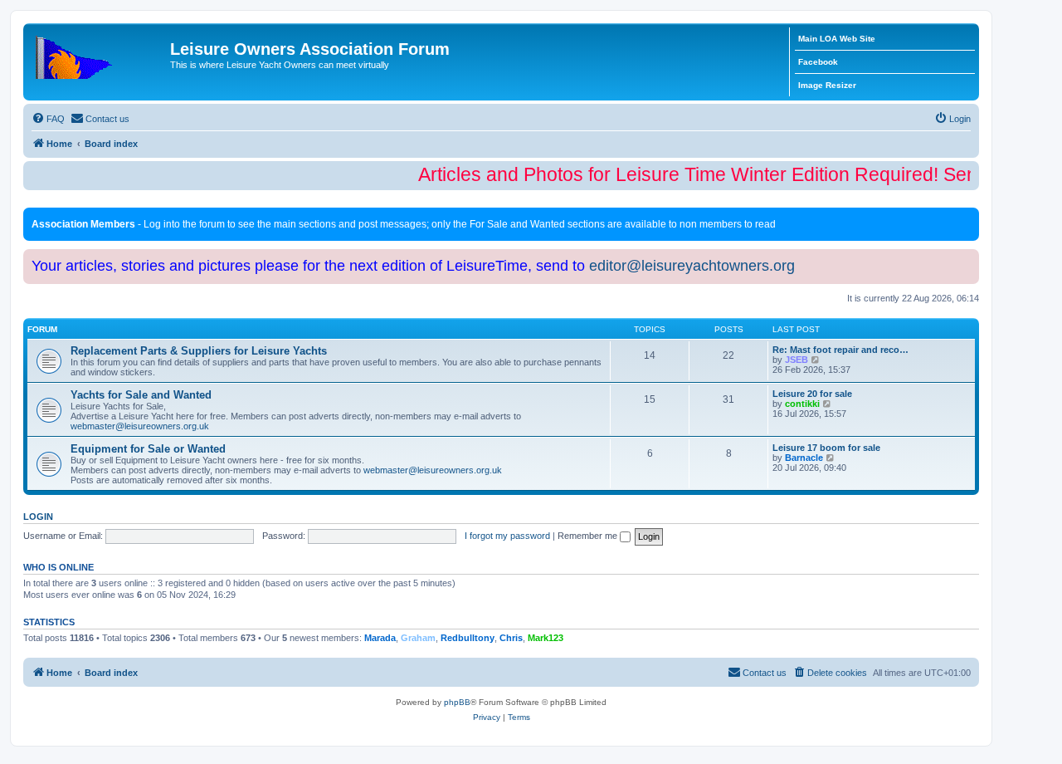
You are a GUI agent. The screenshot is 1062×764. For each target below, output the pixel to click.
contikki (802, 404)
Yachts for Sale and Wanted (141, 395)
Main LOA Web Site (836, 38)
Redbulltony (467, 638)
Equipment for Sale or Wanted (148, 449)
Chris (511, 638)
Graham (418, 638)
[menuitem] (48, 119)
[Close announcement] (968, 217)
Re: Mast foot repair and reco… (840, 350)
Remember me (589, 536)
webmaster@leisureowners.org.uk (140, 426)
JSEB (796, 360)
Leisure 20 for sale (812, 394)
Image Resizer (827, 85)
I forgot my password (507, 536)
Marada (380, 638)
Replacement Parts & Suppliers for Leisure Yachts (199, 351)
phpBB (457, 702)
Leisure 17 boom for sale (826, 448)
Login (38, 517)
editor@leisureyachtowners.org (692, 265)
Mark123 (545, 638)
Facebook (818, 61)
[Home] (98, 54)
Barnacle (804, 458)
